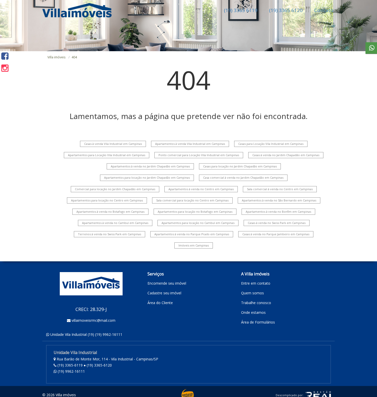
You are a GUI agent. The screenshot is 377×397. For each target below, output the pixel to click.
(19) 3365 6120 (286, 10)
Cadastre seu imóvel (164, 293)
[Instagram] (4, 68)
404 (74, 57)
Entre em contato (255, 283)
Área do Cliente (160, 302)
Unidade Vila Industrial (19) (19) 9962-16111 (86, 334)
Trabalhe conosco (256, 302)
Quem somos (252, 293)
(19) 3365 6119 (240, 10)
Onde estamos (253, 312)
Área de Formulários (258, 322)
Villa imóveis (56, 57)
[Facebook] (4, 56)
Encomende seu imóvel (166, 283)
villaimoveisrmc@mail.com (93, 320)
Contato (323, 10)
